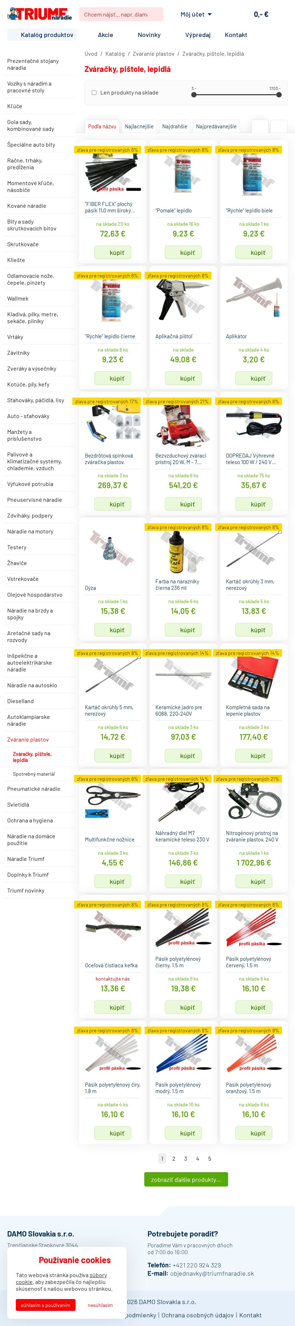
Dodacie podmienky (128, 1315)
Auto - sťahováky (28, 415)
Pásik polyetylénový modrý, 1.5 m (178, 1087)
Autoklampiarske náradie (28, 720)
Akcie (105, 34)
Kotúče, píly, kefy (28, 384)
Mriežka (259, 126)
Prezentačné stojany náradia (33, 64)
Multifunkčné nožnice (110, 839)
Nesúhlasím (100, 1305)
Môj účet (193, 14)
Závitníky (18, 352)
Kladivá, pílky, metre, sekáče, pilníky (32, 317)
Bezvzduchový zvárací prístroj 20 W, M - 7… (180, 458)
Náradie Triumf (26, 858)
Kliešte (16, 259)
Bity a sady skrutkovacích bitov (31, 224)
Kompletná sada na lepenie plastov (248, 710)
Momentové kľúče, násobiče (30, 186)
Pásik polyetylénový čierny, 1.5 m (178, 961)
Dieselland (20, 700)
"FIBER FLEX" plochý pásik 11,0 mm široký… (110, 207)
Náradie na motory (30, 531)
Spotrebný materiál (34, 774)
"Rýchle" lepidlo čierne (110, 336)
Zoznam (279, 126)
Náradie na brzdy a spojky (30, 613)
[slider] (193, 94)
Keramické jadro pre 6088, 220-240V (178, 710)
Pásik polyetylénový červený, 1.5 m (248, 961)
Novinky (149, 34)
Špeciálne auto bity (31, 144)
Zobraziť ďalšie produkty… (186, 1179)
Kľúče (14, 105)
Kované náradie (26, 205)
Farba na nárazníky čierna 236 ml (177, 584)
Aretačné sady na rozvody (28, 636)
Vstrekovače (23, 578)
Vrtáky (15, 336)
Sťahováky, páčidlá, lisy (35, 399)
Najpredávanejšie (216, 126)
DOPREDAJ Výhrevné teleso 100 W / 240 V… (251, 458)
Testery (16, 546)
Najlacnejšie (139, 126)
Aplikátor (236, 336)
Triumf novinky (25, 890)
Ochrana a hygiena (30, 820)
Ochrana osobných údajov (198, 1315)
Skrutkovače (23, 243)
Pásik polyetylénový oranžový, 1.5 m (248, 1087)
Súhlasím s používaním (46, 1305)
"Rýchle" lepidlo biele (249, 210)
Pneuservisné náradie (34, 499)
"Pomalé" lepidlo (173, 210)
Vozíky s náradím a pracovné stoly (29, 86)
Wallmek (17, 298)
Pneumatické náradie (33, 788)
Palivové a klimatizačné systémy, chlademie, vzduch (34, 461)
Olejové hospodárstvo (35, 594)
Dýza (90, 587)
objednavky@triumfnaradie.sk (212, 1273)
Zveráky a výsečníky (31, 368)
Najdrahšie (174, 126)
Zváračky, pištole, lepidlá (32, 757)
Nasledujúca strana (220, 1158)
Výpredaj (197, 34)
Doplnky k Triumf (28, 874)
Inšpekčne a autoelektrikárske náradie (29, 662)
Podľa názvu (102, 126)
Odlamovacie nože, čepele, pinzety (30, 279)
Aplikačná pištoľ (174, 336)
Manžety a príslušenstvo (24, 435)
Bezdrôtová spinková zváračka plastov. (109, 458)
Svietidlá (18, 804)
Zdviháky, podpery (30, 515)
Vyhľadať (155, 14)
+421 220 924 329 (197, 1265)
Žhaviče (17, 562)
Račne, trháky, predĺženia (24, 163)
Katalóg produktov (47, 34)
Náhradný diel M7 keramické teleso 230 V (182, 836)
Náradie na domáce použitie (31, 839)
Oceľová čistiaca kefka (111, 965)
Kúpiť (117, 252)
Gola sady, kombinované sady (30, 125)
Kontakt (236, 34)
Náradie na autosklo (32, 685)
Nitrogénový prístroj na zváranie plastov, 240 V (252, 836)
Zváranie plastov (28, 739)
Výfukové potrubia (30, 483)
